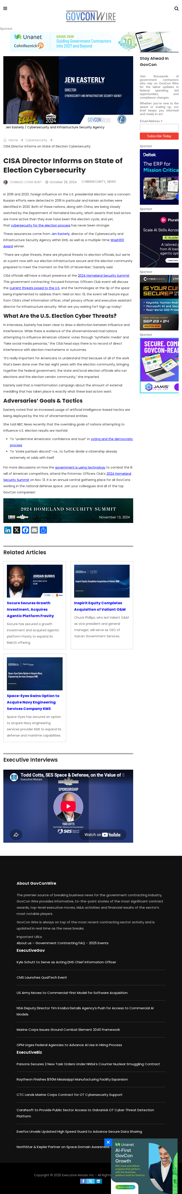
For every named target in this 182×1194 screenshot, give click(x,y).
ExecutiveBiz (29, 1052)
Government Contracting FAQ (61, 943)
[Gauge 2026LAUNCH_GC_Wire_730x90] (91, 42)
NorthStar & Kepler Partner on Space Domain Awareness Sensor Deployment (80, 1146)
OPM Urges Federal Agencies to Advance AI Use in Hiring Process (69, 1045)
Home (13, 140)
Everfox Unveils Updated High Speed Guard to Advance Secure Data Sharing (79, 1131)
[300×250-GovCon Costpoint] (159, 177)
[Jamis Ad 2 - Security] (159, 365)
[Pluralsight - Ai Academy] (159, 240)
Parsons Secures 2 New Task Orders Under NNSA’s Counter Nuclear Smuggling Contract (88, 1064)
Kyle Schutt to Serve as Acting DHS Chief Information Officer (66, 962)
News (111, 181)
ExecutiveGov (31, 950)
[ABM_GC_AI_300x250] (143, 1166)
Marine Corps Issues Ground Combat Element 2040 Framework (68, 1029)
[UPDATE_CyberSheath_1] (159, 302)
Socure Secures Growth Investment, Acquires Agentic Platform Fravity (30, 609)
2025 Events (99, 943)
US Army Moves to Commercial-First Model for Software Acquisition (72, 992)
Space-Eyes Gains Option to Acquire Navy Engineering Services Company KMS (33, 702)
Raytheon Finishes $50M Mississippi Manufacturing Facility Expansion (72, 1079)
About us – (26, 943)
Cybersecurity (36, 140)
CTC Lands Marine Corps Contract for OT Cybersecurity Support (70, 1094)
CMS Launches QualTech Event (42, 977)
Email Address (151, 121)
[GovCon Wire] (91, 16)
